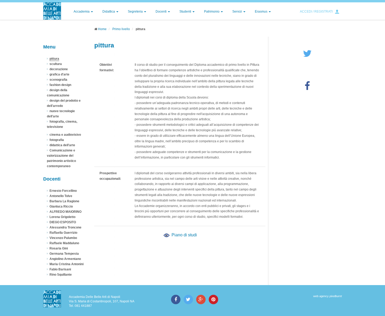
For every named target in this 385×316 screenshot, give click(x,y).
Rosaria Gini (59, 248)
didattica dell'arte (62, 145)
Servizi (237, 11)
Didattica (109, 11)
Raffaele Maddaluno (64, 243)
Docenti (161, 11)
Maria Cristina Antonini (67, 264)
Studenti (185, 11)
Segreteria (136, 11)
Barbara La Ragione (64, 201)
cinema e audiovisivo (65, 135)
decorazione (59, 69)
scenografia (58, 79)
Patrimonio (212, 11)
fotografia (57, 140)
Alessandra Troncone (65, 227)
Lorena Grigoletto (62, 217)
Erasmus (261, 11)
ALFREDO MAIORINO (65, 212)
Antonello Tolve (61, 196)
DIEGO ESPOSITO (63, 222)
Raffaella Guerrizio (63, 233)
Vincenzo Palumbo (63, 238)
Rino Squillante (61, 274)
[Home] (52, 11)
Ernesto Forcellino (63, 191)
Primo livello (121, 29)
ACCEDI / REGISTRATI (316, 11)
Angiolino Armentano (65, 259)
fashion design (60, 85)
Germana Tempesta (64, 253)
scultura (56, 64)
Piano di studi (183, 235)
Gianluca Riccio (61, 206)
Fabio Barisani (60, 269)
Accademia (82, 11)
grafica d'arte (59, 74)
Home (102, 29)
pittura (54, 59)
